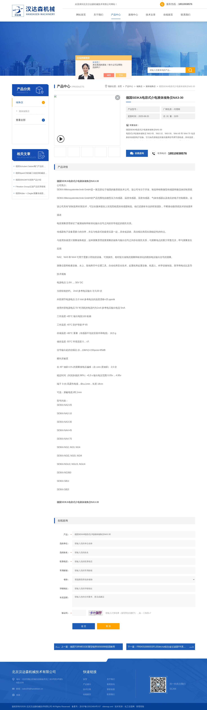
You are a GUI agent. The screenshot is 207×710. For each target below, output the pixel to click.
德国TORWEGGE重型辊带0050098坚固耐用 (92, 647)
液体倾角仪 (24, 111)
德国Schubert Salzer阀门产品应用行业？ (31, 166)
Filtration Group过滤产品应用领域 (30, 186)
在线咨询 (139, 153)
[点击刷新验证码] (96, 613)
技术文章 (150, 14)
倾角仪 (19, 102)
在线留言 (168, 14)
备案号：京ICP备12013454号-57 (86, 706)
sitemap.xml (107, 706)
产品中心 (116, 14)
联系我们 (185, 14)
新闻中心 (133, 14)
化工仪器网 (129, 706)
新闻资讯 (111, 684)
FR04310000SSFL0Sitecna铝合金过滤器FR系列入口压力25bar (169, 647)
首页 (120, 86)
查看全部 (20, 120)
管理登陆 (140, 706)
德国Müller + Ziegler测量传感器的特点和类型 (31, 193)
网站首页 (81, 14)
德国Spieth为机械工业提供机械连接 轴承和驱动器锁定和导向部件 (31, 173)
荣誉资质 (111, 689)
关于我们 (98, 14)
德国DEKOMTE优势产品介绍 (28, 180)
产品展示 (87, 684)
